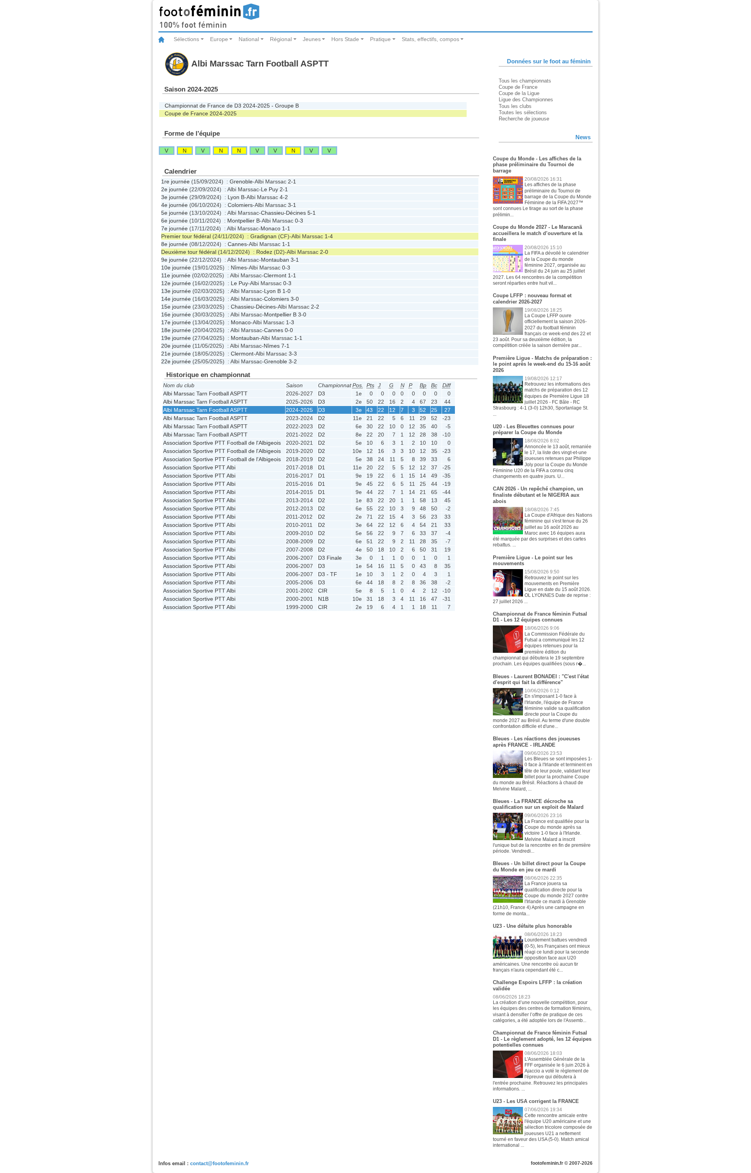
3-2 (293, 361)
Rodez (264, 252)
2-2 (315, 307)
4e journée (174, 205)
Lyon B (236, 197)
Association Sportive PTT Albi (199, 467)
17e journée (176, 322)
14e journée (176, 299)
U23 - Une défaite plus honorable (532, 926)
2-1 (292, 181)
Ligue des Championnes (526, 99)
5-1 (311, 213)
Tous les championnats (525, 81)
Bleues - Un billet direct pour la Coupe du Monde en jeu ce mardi (539, 866)
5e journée (174, 213)
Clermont (275, 275)
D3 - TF (327, 574)
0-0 (289, 330)
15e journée (176, 307)
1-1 (286, 228)
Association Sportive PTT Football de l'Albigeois (222, 443)
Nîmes (239, 267)
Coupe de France (518, 87)
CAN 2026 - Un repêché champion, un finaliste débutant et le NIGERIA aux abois (538, 495)
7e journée (174, 228)
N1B (323, 599)
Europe (219, 39)
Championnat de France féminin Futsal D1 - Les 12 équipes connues (540, 617)
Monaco (270, 228)
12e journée (176, 283)
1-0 (286, 291)
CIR (322, 590)
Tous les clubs (515, 106)
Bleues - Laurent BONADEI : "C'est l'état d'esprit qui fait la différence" (541, 680)
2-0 (324, 252)
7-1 (285, 346)
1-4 (329, 236)
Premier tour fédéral (186, 236)
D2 (321, 418)
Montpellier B (243, 220)
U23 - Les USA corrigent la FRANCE (536, 1101)
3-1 (292, 205)
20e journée (176, 346)
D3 (321, 393)
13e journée (176, 291)
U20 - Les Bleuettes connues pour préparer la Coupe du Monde (533, 430)
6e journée (174, 220)
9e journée (174, 260)
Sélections (186, 39)
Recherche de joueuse (524, 119)
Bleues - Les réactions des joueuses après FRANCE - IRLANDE (536, 742)
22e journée (176, 361)
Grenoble (241, 181)
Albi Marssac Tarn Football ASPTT (205, 393)
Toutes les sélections (523, 112)
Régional (281, 39)
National (249, 39)
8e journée (174, 244)
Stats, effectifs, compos (430, 39)
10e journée (176, 267)
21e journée (176, 353)
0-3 (299, 220)
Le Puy (269, 189)
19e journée (176, 338)
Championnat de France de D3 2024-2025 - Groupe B (232, 105)
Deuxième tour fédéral (188, 252)
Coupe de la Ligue (519, 93)
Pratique (380, 39)
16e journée (176, 314)
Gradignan (263, 236)
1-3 (290, 322)
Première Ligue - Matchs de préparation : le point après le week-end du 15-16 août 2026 (542, 364)
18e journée (176, 330)
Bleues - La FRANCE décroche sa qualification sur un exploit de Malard (538, 804)
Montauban (275, 260)
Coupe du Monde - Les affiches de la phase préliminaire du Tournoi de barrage (537, 165)
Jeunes (312, 39)
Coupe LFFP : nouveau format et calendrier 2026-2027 (532, 299)
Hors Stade (345, 39)
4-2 (284, 197)
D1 (321, 467)
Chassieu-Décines (283, 213)
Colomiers (240, 205)
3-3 (293, 353)
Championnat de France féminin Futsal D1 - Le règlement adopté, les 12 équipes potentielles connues (542, 1039)
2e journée (174, 189)
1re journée (175, 181)
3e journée (174, 197)
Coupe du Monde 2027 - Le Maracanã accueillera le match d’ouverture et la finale (537, 233)
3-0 (295, 299)
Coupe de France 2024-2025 (201, 113)
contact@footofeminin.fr (219, 1163)
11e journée (175, 275)
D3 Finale (330, 558)
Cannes (237, 244)
